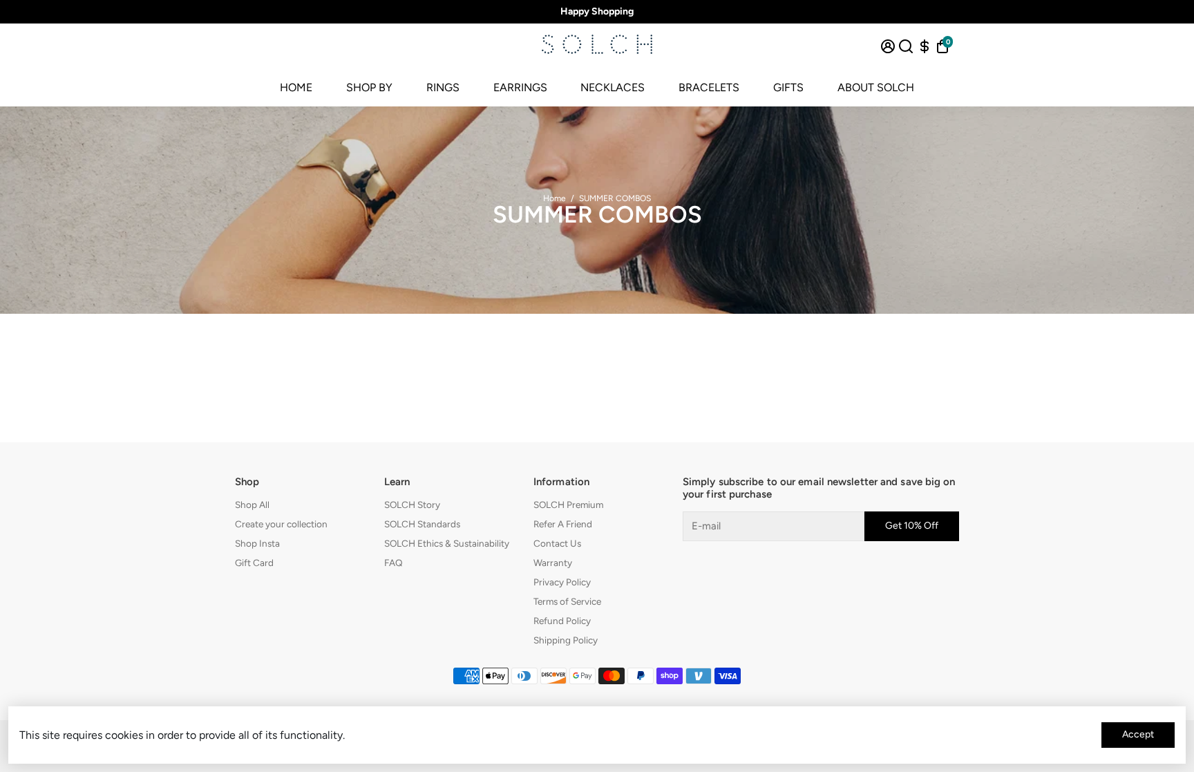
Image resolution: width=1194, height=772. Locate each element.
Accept (1138, 734)
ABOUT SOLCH (875, 87)
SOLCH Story (412, 504)
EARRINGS (520, 87)
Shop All (252, 504)
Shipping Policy (565, 640)
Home (554, 198)
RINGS (442, 87)
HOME (296, 87)
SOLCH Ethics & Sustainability (446, 543)
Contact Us (557, 543)
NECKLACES (612, 87)
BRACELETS (709, 87)
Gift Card (254, 562)
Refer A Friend (562, 523)
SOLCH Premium (568, 504)
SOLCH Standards (422, 523)
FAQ (393, 562)
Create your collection (281, 523)
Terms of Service (567, 601)
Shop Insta (257, 543)
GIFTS (788, 87)
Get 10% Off (911, 525)
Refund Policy (562, 620)
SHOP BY (369, 87)
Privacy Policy (562, 581)
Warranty (552, 562)
